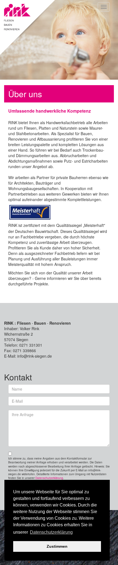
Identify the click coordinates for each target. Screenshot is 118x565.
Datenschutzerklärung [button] (51, 532)
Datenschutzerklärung (49, 478)
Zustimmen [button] (57, 546)
